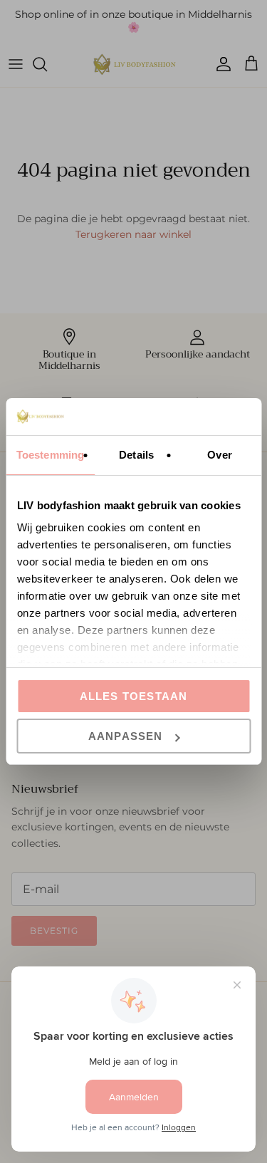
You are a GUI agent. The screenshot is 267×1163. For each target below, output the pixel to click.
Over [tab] (219, 455)
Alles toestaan (134, 696)
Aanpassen (125, 736)
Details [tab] (136, 455)
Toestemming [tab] (50, 455)
